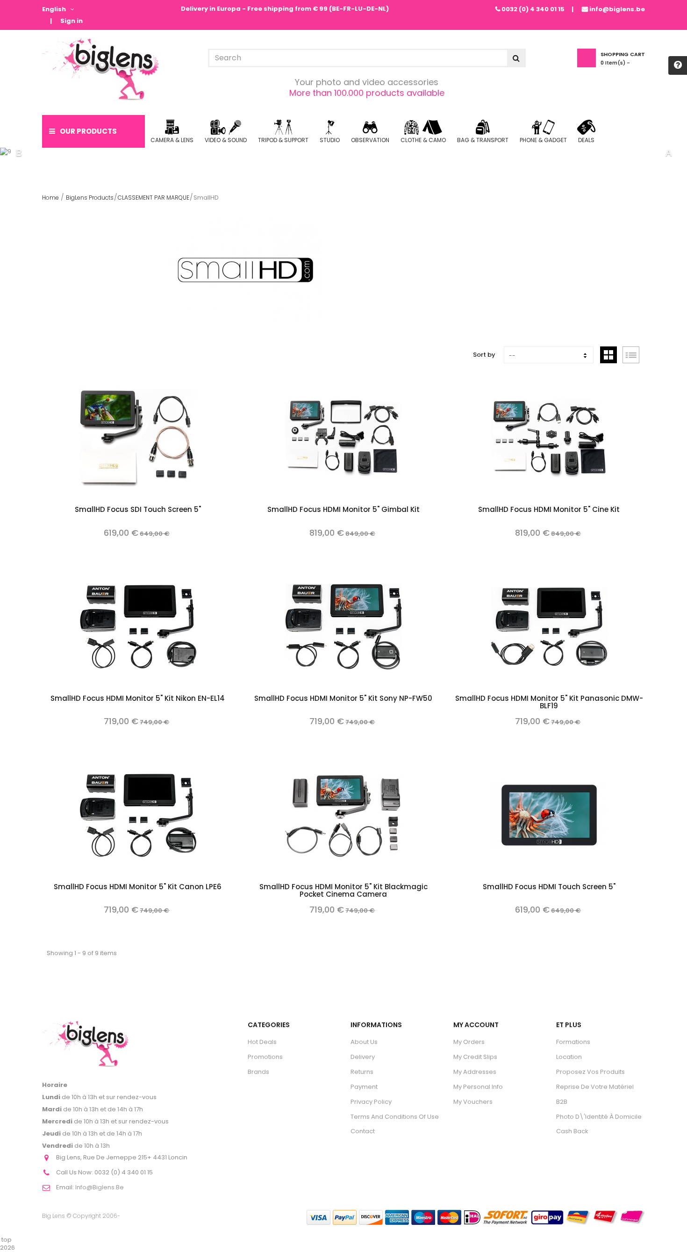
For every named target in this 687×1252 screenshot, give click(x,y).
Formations (573, 1041)
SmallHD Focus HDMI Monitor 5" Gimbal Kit (343, 510)
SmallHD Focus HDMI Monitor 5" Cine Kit (549, 510)
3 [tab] (357, 153)
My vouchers (473, 1101)
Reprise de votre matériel (595, 1086)
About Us (364, 1041)
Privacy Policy (371, 1101)
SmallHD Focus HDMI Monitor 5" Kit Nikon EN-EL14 (137, 699)
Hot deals (262, 1041)
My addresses (474, 1071)
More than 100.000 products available (366, 93)
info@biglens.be (617, 9)
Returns (362, 1071)
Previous (18, 153)
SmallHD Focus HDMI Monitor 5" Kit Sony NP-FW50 (343, 699)
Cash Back (572, 1131)
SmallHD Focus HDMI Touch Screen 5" (549, 887)
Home (50, 197)
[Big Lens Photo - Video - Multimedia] (100, 69)
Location (569, 1056)
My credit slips (475, 1056)
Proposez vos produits (590, 1071)
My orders (469, 1041)
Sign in (71, 21)
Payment (364, 1086)
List (631, 354)
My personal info (478, 1086)
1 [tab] (329, 153)
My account (476, 1024)
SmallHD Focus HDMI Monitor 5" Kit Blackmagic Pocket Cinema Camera (343, 891)
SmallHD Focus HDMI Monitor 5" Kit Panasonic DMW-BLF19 (549, 703)
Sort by (484, 354)
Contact (363, 1131)
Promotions (265, 1056)
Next (668, 153)
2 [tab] (343, 153)
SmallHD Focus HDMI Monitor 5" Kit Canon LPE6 (138, 887)
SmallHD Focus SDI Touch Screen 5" (138, 510)
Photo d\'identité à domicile (599, 1116)
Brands (258, 1071)
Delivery (363, 1056)
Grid (608, 354)
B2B (561, 1101)
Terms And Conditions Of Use (395, 1116)
